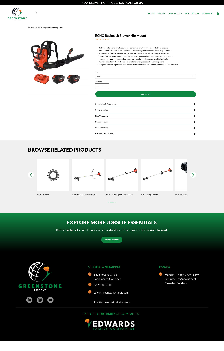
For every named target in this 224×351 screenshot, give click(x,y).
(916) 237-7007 (103, 285)
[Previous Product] (31, 175)
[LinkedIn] (29, 300)
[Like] (89, 274)
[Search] (36, 12)
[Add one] (107, 85)
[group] (112, 179)
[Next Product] (193, 175)
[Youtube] (50, 300)
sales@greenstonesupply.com (111, 292)
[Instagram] (40, 300)
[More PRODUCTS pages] (181, 13)
